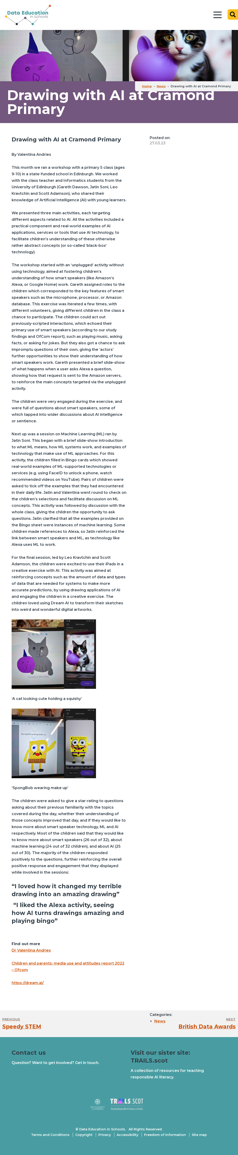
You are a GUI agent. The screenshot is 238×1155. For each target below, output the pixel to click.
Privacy (104, 1135)
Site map (199, 1135)
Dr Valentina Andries (31, 950)
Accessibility (127, 1135)
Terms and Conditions (50, 1135)
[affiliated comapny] (100, 1106)
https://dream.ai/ (28, 983)
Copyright (84, 1135)
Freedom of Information (165, 1135)
